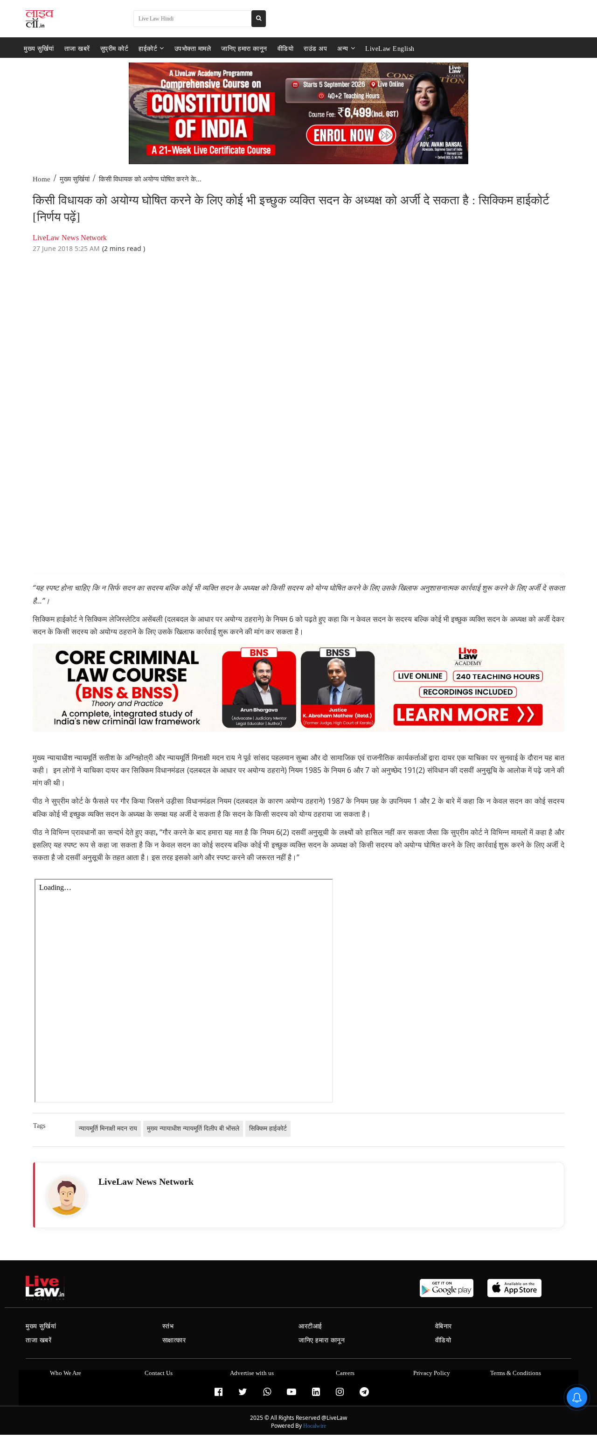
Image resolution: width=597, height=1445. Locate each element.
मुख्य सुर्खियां (39, 48)
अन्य (342, 48)
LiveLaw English (390, 48)
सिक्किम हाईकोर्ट (268, 1128)
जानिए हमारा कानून (244, 48)
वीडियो (286, 48)
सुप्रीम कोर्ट (114, 48)
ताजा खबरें (77, 48)
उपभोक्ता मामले (192, 48)
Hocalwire (314, 1426)
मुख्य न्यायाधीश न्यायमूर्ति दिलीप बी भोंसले (193, 1128)
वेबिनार (443, 1326)
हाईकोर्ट (148, 48)
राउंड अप (315, 48)
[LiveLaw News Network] (67, 1196)
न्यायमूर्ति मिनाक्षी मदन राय (108, 1128)
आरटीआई (310, 1326)
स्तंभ (168, 1326)
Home (41, 179)
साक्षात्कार (174, 1340)
